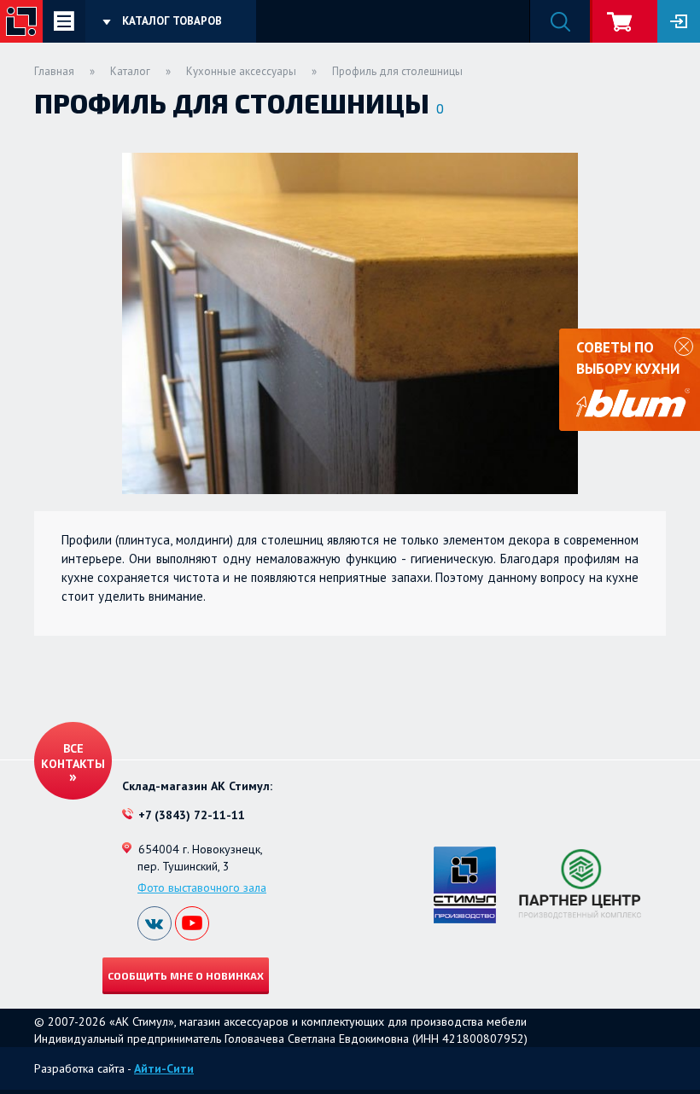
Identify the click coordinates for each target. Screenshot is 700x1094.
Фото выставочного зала (201, 887)
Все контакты (73, 756)
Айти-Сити (164, 1068)
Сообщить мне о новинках (186, 975)
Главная (54, 71)
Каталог (130, 71)
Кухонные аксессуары (241, 71)
